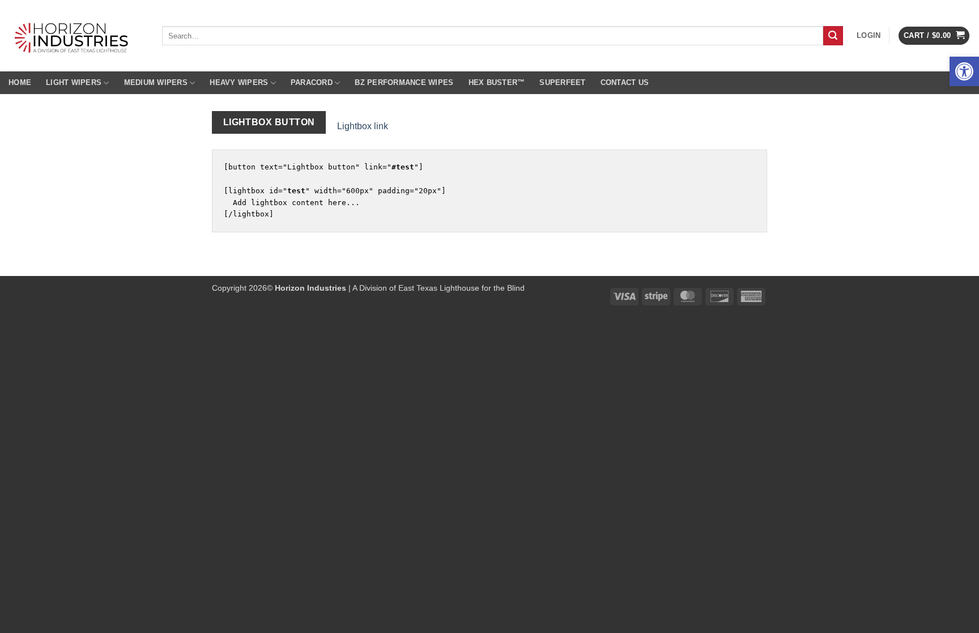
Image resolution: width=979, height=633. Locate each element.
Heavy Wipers (239, 82)
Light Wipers (73, 82)
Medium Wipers (156, 82)
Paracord (312, 82)
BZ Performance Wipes (404, 82)
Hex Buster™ (497, 82)
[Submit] (832, 35)
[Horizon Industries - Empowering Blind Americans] (76, 36)
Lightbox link (362, 126)
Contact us (625, 82)
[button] (964, 71)
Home (19, 82)
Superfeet (562, 82)
